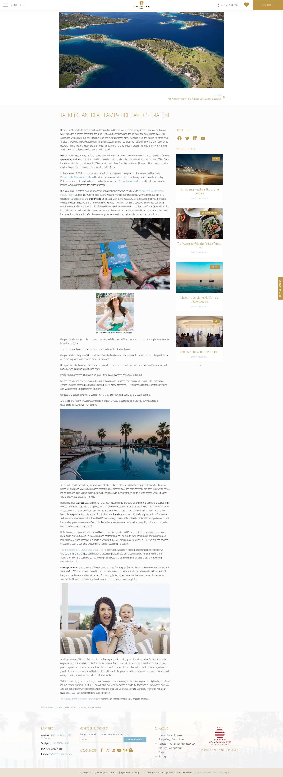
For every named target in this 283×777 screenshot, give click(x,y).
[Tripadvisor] (125, 750)
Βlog (62, 707)
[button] (179, 138)
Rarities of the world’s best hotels (199, 352)
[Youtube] (119, 750)
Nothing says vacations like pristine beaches (199, 191)
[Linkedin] (113, 750)
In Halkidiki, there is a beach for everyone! (80, 698)
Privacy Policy (203, 772)
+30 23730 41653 (60, 743)
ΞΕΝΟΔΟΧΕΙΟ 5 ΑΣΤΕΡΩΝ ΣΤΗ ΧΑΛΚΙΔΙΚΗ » (220, 750)
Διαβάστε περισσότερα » (199, 198)
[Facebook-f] (101, 750)
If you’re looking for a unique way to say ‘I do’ (81, 549)
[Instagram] (107, 750)
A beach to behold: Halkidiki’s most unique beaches (199, 299)
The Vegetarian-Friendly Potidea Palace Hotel (199, 245)
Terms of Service (218, 772)
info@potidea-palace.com (60, 753)
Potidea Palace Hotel (49, 707)
